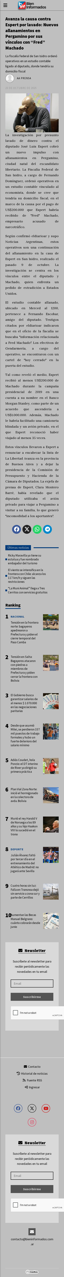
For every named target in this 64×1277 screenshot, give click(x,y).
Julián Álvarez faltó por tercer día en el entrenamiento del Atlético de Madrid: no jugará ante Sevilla (25, 863)
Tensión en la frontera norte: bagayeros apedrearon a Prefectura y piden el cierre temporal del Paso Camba (24, 632)
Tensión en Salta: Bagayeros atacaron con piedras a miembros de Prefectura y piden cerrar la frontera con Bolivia (24, 668)
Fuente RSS (34, 1080)
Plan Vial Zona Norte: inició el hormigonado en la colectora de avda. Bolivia (24, 795)
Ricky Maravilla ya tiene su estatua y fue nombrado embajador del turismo (24, 559)
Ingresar (34, 1087)
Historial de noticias (34, 1073)
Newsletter (35, 950)
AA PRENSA (24, 78)
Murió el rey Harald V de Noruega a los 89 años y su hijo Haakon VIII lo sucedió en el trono (24, 826)
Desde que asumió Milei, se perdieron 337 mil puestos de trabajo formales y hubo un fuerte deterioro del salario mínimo (25, 735)
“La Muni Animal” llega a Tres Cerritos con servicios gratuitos (27, 590)
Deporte (17, 849)
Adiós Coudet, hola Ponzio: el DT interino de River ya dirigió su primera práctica (24, 766)
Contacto (34, 1067)
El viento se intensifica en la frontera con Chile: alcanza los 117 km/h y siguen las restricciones (27, 576)
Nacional (18, 616)
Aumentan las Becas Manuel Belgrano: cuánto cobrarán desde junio (25, 921)
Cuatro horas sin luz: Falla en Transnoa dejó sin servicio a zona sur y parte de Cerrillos (25, 891)
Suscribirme (32, 997)
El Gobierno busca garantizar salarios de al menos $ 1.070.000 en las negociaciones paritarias (24, 703)
